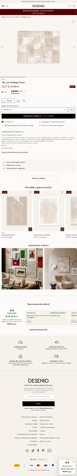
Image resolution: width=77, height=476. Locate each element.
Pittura (10, 17)
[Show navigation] (3, 6)
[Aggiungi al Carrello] (30, 229)
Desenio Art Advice (46, 417)
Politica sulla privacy (46, 408)
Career (35, 427)
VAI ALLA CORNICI (38, 178)
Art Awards (33, 441)
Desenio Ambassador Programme (26, 438)
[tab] (13, 76)
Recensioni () (15, 93)
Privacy (42, 434)
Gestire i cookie (45, 441)
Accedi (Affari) (32, 445)
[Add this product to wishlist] (73, 21)
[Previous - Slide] (2, 47)
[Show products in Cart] (74, 6)
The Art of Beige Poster (23, 17)
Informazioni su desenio (29, 417)
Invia (38, 404)
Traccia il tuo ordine (46, 424)
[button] (71, 109)
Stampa (34, 420)
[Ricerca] (7, 6)
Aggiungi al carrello (38, 116)
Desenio (44, 470)
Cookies (42, 431)
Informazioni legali (31, 424)
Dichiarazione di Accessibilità (27, 434)
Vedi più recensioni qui (38, 329)
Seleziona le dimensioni (10, 106)
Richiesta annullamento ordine (50, 438)
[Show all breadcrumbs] (4, 17)
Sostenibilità (33, 431)
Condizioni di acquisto (47, 427)
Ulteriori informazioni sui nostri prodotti (15, 152)
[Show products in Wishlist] (69, 6)
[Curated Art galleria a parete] (22, 269)
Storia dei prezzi (7, 148)
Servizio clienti (45, 420)
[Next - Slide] (74, 47)
